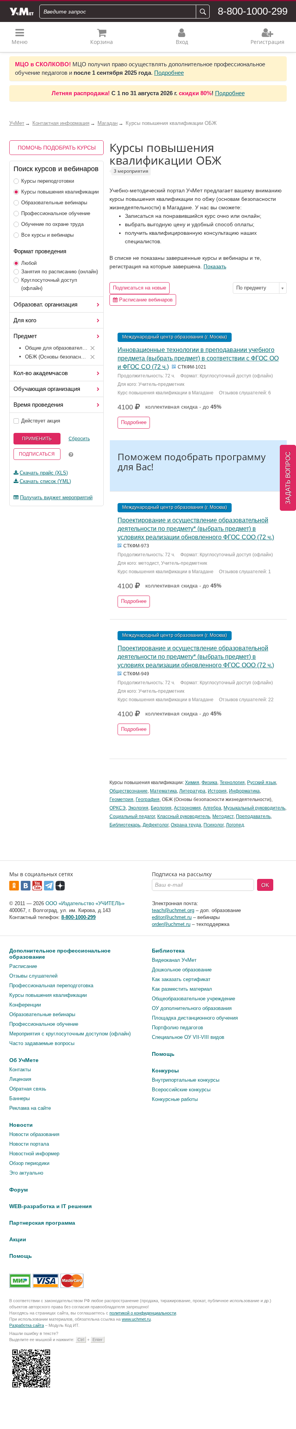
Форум (18, 1190)
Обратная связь (27, 1089)
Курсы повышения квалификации (60, 192)
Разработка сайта (26, 1325)
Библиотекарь (124, 825)
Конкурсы (165, 1070)
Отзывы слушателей (33, 976)
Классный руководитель (183, 816)
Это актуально (26, 1173)
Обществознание (128, 791)
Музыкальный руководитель (254, 808)
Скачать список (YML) (45, 481)
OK (265, 885)
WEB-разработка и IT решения (50, 1206)
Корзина (101, 41)
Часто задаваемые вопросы (41, 1043)
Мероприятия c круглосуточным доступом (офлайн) (70, 1034)
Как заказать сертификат (181, 979)
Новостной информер (34, 1153)
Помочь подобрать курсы (57, 148)
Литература (192, 791)
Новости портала (29, 1144)
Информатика (244, 791)
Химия (192, 782)
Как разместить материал (182, 989)
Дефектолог (155, 825)
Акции (17, 1239)
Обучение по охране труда (52, 224)
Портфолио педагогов (177, 1027)
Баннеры (19, 1098)
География (148, 799)
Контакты (20, 1069)
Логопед (235, 825)
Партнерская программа (42, 1223)
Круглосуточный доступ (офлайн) (49, 284)
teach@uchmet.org (173, 910)
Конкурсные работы (175, 1099)
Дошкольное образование (182, 970)
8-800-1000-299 (253, 11)
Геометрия (121, 799)
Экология (138, 808)
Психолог (214, 825)
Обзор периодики (29, 1163)
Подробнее (169, 72)
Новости (21, 1125)
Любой (29, 263)
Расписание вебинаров (145, 300)
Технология (232, 782)
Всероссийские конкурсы (181, 1089)
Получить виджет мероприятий (56, 497)
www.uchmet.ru (136, 1319)
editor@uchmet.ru (172, 917)
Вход (182, 41)
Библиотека (168, 951)
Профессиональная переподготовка (51, 985)
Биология (161, 808)
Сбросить (79, 438)
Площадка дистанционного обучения (195, 1018)
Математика (163, 791)
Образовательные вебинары (54, 202)
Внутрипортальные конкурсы (185, 1080)
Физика (209, 782)
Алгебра (212, 808)
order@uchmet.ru (171, 924)
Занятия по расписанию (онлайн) (59, 271)
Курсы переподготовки (47, 181)
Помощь (163, 1054)
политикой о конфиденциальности (142, 1313)
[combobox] (260, 288)
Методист (223, 816)
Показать (215, 266)
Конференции (25, 1005)
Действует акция (40, 421)
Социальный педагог (132, 816)
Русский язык (261, 782)
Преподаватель (253, 816)
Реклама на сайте (30, 1108)
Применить (37, 438)
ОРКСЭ (117, 808)
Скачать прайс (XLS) (44, 473)
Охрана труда (186, 825)
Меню (20, 41)
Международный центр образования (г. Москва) (174, 337)
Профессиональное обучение (55, 213)
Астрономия (187, 808)
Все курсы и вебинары (47, 235)
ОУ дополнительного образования (192, 1008)
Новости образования (34, 1134)
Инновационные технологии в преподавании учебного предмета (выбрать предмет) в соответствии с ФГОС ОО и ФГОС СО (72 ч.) (198, 358)
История (217, 791)
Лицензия (20, 1079)
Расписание (23, 966)
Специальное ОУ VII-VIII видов (188, 1037)
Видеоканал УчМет (174, 960)
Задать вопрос (288, 477)
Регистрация (267, 41)
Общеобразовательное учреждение (193, 998)
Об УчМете (24, 1060)
